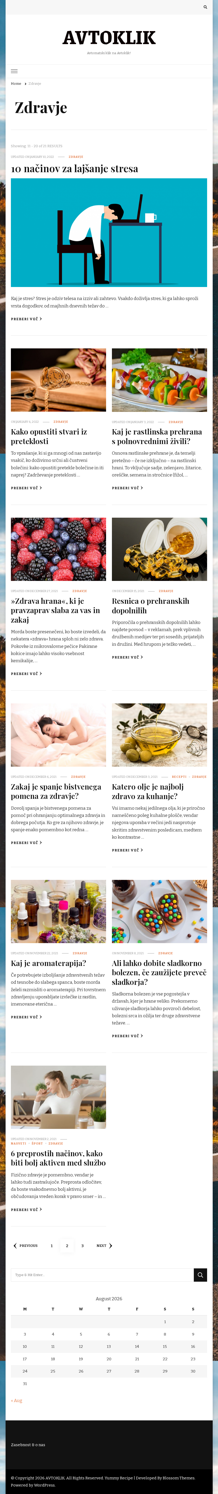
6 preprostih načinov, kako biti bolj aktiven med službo (58, 1157)
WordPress (44, 1485)
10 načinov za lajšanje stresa (74, 168)
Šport (37, 1143)
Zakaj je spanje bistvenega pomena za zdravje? (56, 791)
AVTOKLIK (109, 36)
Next (101, 1246)
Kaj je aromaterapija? (48, 963)
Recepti (179, 777)
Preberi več (24, 319)
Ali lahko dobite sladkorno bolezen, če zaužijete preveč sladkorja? (159, 972)
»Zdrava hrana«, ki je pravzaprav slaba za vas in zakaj (55, 610)
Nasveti (18, 1143)
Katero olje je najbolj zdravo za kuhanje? (148, 791)
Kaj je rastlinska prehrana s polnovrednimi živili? (157, 436)
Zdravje (76, 157)
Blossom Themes (179, 1478)
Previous (28, 1246)
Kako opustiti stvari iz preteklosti (49, 436)
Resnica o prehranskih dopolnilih (150, 605)
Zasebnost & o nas (28, 1444)
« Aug (16, 1400)
